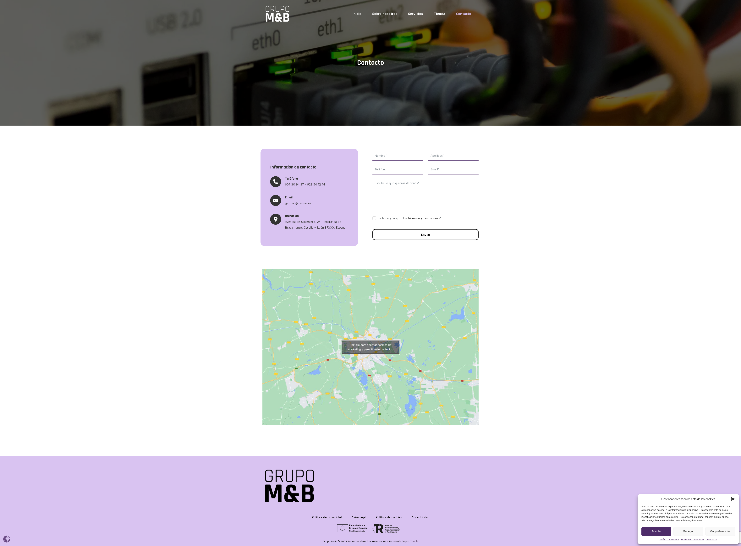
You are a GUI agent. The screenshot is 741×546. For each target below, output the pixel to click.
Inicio (357, 14)
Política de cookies (669, 539)
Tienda (439, 14)
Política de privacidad (692, 539)
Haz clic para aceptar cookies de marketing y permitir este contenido (370, 347)
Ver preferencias (720, 531)
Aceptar (656, 531)
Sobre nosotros (384, 14)
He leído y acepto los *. (409, 218)
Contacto (463, 14)
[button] (733, 499)
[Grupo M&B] (277, 13)
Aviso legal (711, 539)
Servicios (415, 14)
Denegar (688, 531)
